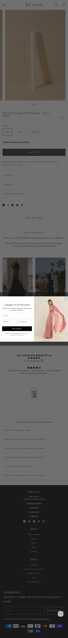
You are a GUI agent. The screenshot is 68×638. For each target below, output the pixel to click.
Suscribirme (17, 329)
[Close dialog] (65, 298)
